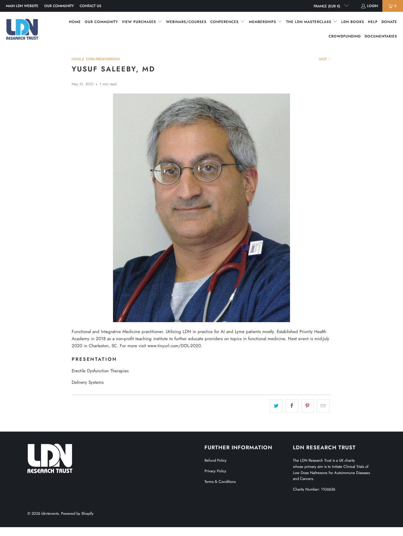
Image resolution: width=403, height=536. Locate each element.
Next (323, 59)
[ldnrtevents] (22, 29)
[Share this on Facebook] (292, 405)
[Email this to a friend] (323, 405)
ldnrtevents (50, 513)
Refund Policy (215, 460)
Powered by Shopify (77, 513)
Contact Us (90, 6)
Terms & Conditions (220, 481)
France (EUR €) (327, 6)
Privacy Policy (215, 471)
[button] (142, 22)
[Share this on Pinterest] (307, 405)
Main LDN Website (22, 6)
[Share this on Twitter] (276, 405)
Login (372, 6)
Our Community (59, 6)
